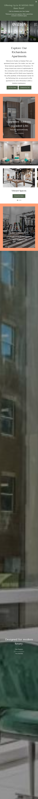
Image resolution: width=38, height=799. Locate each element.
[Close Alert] (36, 2)
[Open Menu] (35, 24)
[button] (17, 200)
